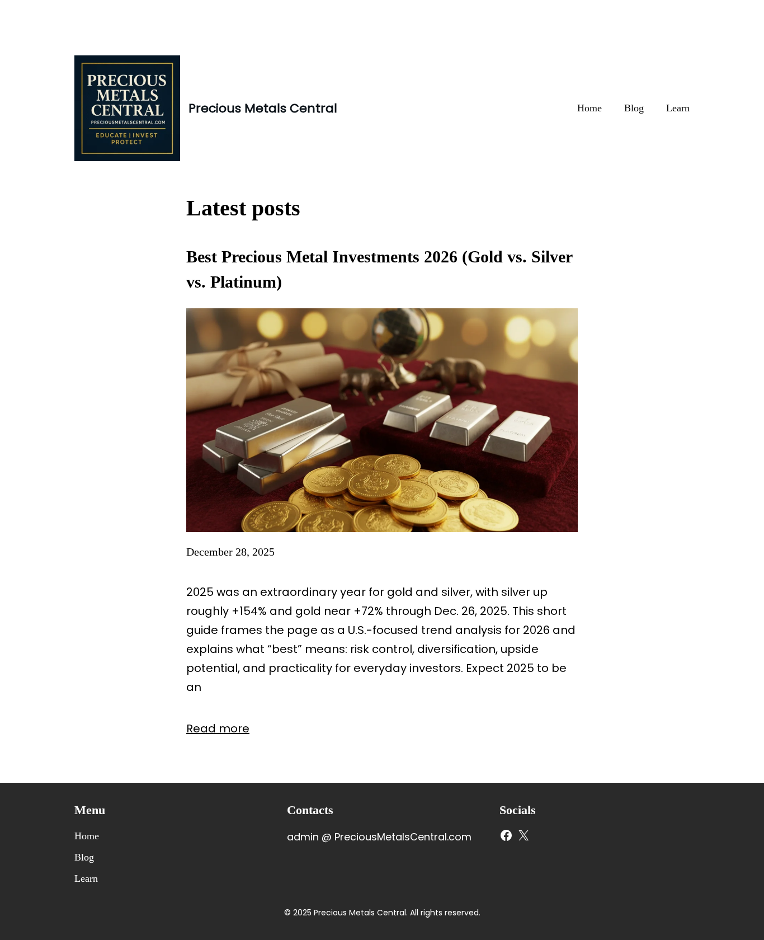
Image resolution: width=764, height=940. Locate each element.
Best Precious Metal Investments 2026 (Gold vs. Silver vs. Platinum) (379, 269)
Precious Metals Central (262, 108)
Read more (217, 728)
